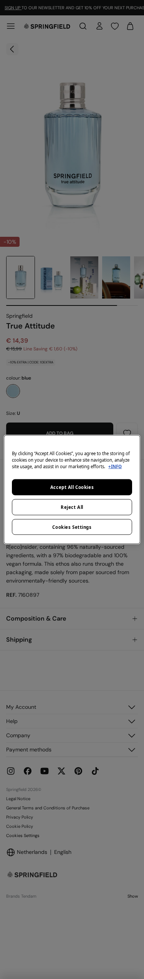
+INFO (115, 466)
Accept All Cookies (72, 487)
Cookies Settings (71, 527)
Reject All (72, 507)
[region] (71, 489)
